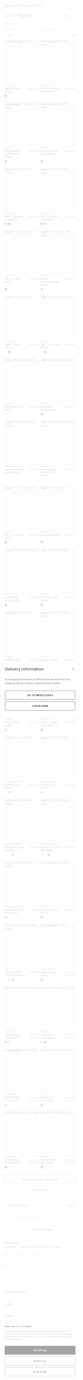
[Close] (73, 669)
